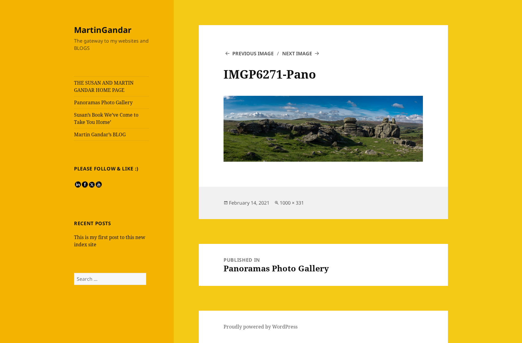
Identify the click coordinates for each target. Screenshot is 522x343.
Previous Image (253, 53)
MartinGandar (102, 29)
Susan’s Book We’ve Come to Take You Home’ (106, 118)
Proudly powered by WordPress (261, 326)
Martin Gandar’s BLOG (100, 134)
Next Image (297, 53)
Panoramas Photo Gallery (103, 102)
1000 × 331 (292, 202)
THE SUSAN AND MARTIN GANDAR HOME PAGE (104, 86)
